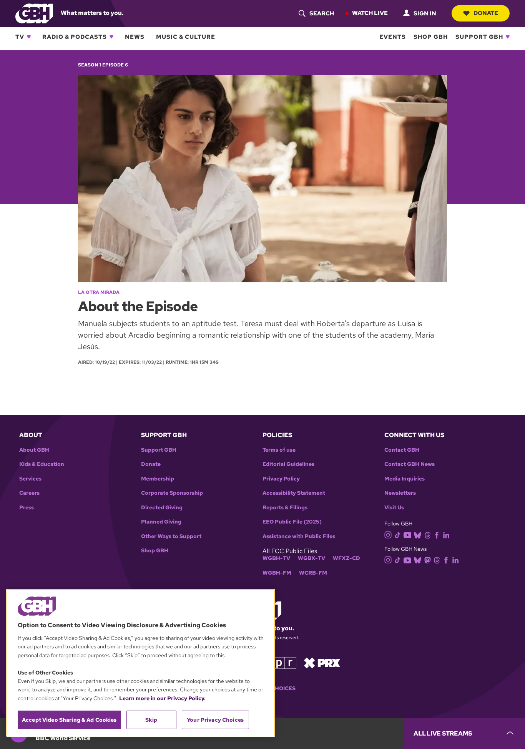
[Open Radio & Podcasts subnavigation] (111, 37)
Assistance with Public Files (298, 536)
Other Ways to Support (171, 536)
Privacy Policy (281, 479)
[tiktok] (397, 534)
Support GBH (479, 37)
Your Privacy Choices (215, 719)
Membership (157, 479)
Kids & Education (41, 464)
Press (26, 507)
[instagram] (388, 534)
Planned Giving (161, 522)
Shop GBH (431, 37)
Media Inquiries (404, 479)
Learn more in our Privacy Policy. (162, 698)
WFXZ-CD (346, 558)
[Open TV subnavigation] (29, 37)
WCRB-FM (313, 573)
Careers (29, 493)
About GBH (34, 450)
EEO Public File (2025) (292, 522)
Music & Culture (185, 37)
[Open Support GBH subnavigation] (508, 37)
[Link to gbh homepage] (34, 13)
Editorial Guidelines (288, 464)
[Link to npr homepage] (279, 662)
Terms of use (279, 450)
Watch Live (370, 13)
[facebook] (437, 534)
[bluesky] (417, 534)
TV (19, 37)
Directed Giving (162, 507)
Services (30, 479)
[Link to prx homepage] (322, 662)
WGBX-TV (311, 558)
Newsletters (400, 493)
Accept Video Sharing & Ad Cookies (69, 719)
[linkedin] (446, 534)
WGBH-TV (276, 558)
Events (392, 37)
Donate (485, 13)
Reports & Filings (284, 507)
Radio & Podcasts (74, 37)
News (135, 37)
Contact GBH (401, 450)
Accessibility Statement (293, 493)
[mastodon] (427, 559)
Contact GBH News (409, 464)
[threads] (427, 534)
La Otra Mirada (99, 292)
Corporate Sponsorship (172, 493)
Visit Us (394, 507)
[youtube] (407, 534)
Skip (151, 719)
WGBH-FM (276, 573)
